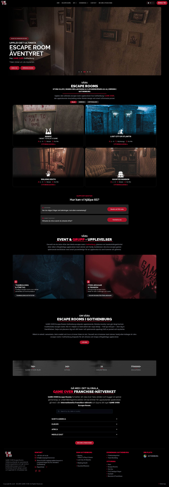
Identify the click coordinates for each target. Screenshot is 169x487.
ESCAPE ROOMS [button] (66, 3)
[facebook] (36, 471)
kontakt (110, 474)
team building (113, 458)
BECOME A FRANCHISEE (84, 443)
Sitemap (163, 484)
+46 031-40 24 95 (42, 455)
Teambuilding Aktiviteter (25, 295)
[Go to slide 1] (79, 71)
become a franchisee (115, 476)
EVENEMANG (82, 3)
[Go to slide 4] (87, 71)
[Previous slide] (33, 41)
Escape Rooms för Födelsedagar (100, 295)
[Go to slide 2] (81, 71)
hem (109, 464)
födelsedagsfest (113, 455)
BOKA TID (162, 3)
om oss (110, 469)
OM (74, 3)
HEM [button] (58, 3)
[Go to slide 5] (90, 71)
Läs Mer (84, 342)
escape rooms (113, 467)
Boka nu (14, 68)
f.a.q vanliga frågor (114, 471)
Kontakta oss (117, 220)
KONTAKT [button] (93, 3)
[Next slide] (135, 41)
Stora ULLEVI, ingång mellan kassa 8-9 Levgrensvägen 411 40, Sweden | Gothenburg (84, 90)
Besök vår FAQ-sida (117, 209)
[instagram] (39, 471)
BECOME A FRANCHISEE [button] (105, 3)
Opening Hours (27, 68)
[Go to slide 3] (84, 71)
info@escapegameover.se (46, 458)
